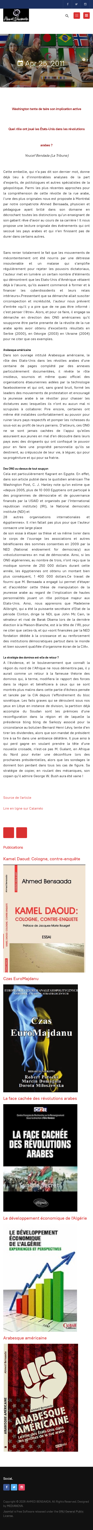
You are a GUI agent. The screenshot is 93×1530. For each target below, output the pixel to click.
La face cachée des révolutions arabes (40, 1098)
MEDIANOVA (15, 1506)
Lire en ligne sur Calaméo (23, 808)
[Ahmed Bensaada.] (16, 15)
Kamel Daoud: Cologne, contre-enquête (41, 859)
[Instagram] (85, 4)
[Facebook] (67, 4)
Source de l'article (17, 797)
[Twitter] (76, 4)
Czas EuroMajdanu (20, 978)
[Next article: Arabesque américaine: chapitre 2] (21, 832)
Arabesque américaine (25, 1338)
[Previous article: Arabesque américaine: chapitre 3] (8, 832)
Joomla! (8, 1511)
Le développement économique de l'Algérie (45, 1218)
